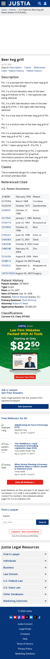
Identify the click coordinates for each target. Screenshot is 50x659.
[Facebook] (19, 617)
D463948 (6, 244)
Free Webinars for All (14, 418)
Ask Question (25, 406)
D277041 (6, 218)
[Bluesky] (31, 617)
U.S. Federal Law (13, 580)
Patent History (16, 70)
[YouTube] (15, 617)
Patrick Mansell (20, 296)
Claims (27, 67)
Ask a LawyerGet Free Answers (12, 391)
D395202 (6, 235)
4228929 (6, 210)
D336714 (6, 222)
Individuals (9, 560)
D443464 (6, 239)
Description (16, 67)
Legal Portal (25, 629)
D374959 (6, 227)
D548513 (6, 261)
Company (25, 634)
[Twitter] (35, 617)
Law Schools (10, 574)
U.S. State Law (11, 587)
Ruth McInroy (29, 300)
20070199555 (8, 273)
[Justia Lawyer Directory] (39, 617)
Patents (12, 10)
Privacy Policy (25, 649)
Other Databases (13, 594)
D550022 (6, 265)
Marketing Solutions (15, 601)
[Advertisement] (25, 34)
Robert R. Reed (20, 303)
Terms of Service (25, 644)
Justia (4, 10)
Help (25, 639)
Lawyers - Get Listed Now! (25, 531)
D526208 (6, 256)
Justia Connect (25, 624)
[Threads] (27, 617)
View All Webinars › (25, 482)
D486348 (6, 248)
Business (8, 567)
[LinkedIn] (11, 617)
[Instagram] (23, 617)
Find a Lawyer (9, 509)
